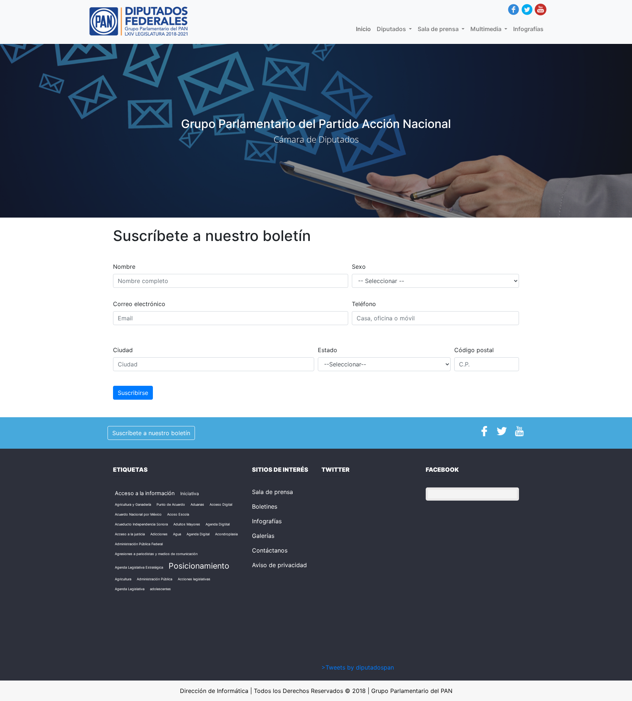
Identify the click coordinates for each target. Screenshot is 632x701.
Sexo (359, 266)
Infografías (528, 29)
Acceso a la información (145, 493)
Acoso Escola (178, 514)
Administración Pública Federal (139, 544)
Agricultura (123, 579)
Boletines (264, 506)
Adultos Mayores (186, 524)
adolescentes (160, 589)
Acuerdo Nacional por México (138, 514)
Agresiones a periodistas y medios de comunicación (156, 554)
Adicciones (159, 534)
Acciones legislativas (194, 579)
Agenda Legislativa (129, 589)
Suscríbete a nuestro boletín (151, 433)
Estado (327, 350)
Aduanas (197, 504)
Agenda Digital (198, 534)
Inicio (365, 29)
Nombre (124, 266)
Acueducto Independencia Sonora (141, 524)
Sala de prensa (272, 491)
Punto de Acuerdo (171, 504)
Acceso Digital (221, 504)
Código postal (474, 350)
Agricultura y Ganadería (133, 504)
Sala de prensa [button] (439, 29)
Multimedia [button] (486, 29)
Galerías (263, 535)
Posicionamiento (199, 565)
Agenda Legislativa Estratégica (139, 567)
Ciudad (123, 350)
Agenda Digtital (218, 524)
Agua (177, 534)
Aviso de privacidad (279, 565)
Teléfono (364, 304)
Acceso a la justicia (130, 534)
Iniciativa (189, 493)
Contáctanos (269, 550)
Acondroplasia (226, 534)
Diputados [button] (392, 29)
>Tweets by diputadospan (357, 667)
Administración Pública (154, 579)
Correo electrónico (139, 304)
